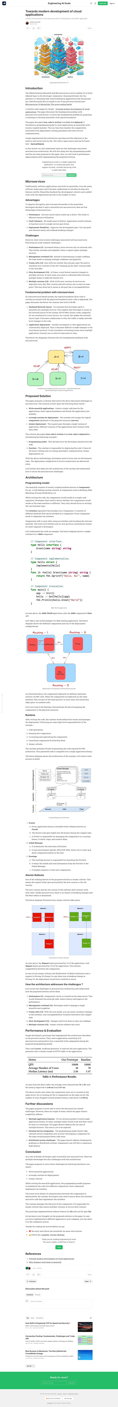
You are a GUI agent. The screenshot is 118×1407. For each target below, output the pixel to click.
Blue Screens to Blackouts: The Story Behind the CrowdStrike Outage (45, 1352)
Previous (32, 1281)
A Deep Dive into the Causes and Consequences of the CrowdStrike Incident (49, 1356)
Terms (65, 1394)
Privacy (59, 1394)
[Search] (91, 3)
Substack (50, 1403)
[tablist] (33, 1295)
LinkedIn (45, 1235)
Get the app (68, 1398)
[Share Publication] (95, 3)
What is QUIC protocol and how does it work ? (40, 1326)
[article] (59, 1327)
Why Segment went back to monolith (45, 1262)
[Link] (22, 88)
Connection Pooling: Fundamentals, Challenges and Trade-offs (50, 1337)
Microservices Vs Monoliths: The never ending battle (48, 104)
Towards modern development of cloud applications (51, 1258)
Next (86, 1281)
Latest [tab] (32, 1318)
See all (29, 1366)
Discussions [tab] (39, 1318)
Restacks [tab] (37, 1295)
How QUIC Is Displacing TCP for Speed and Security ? (47, 1323)
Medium (60, 1235)
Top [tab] (28, 1318)
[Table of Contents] (2, 703)
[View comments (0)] (34, 28)
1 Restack (38, 1268)
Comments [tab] (30, 1295)
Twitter (53, 1235)
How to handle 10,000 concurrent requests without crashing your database (49, 1341)
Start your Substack (54, 1398)
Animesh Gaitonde (35, 22)
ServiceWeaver (37, 144)
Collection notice (73, 1394)
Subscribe (102, 3)
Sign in (112, 3)
